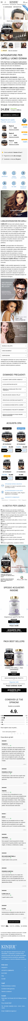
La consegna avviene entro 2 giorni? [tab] (13, 405)
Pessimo (12, 733)
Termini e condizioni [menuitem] (6, 991)
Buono (20, 733)
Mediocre (15, 733)
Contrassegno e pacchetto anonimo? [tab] (13, 409)
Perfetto (23, 733)
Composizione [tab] (6, 355)
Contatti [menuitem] (3, 979)
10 (26, 718)
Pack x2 (11, 126)
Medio (18, 733)
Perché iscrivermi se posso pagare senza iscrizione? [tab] (13, 415)
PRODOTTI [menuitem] (4, 967)
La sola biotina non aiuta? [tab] (10, 384)
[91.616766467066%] (13, 715)
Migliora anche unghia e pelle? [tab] (11, 395)
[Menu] (2, 1)
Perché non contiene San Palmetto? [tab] (13, 400)
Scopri (14, 621)
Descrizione (5, 500)
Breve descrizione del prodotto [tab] (14, 678)
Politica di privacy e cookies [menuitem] (8, 986)
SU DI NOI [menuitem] (4, 973)
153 (26, 715)
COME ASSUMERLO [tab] (6, 350)
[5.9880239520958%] (4, 717)
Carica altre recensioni (14, 921)
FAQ (19, 500)
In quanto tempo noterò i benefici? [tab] (13, 379)
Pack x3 (11, 133)
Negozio (24, 500)
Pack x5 (11, 141)
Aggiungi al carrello (11, 115)
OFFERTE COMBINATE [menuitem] (7, 970)
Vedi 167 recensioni (12, 50)
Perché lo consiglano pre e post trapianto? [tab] (12, 389)
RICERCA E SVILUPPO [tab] (7, 346)
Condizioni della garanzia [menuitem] (8, 988)
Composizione (13, 500)
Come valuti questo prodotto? (9, 731)
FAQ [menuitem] (2, 976)
